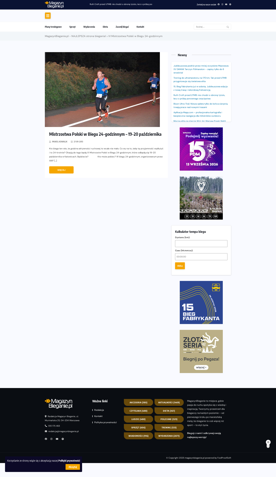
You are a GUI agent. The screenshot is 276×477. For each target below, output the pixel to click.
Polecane (169, 443)
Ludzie (139, 443)
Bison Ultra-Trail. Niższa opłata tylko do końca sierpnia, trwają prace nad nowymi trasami (201, 129)
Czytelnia (138, 434)
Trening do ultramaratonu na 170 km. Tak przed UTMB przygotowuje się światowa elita (200, 103)
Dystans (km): (182, 261)
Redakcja (99, 433)
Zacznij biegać (122, 50)
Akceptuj (73, 466)
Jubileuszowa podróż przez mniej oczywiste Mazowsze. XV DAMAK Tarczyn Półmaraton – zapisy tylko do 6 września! (201, 93)
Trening (169, 451)
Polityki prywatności (69, 460)
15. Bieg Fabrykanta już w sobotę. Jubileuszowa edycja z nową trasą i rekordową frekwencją (201, 112)
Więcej (61, 194)
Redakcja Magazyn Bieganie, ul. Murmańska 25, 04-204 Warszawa (62, 442)
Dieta (105, 50)
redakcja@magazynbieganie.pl (63, 455)
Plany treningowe (53, 50)
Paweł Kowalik (59, 165)
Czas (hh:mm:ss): (184, 274)
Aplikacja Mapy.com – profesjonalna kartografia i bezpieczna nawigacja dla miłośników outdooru (198, 138)
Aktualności (169, 426)
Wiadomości (139, 459)
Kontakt (140, 50)
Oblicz (180, 290)
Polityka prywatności (105, 446)
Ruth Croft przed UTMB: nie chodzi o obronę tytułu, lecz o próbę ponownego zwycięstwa (107, 4)
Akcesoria (138, 426)
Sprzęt (72, 50)
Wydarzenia (89, 50)
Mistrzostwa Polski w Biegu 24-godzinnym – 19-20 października (105, 158)
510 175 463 (54, 449)
